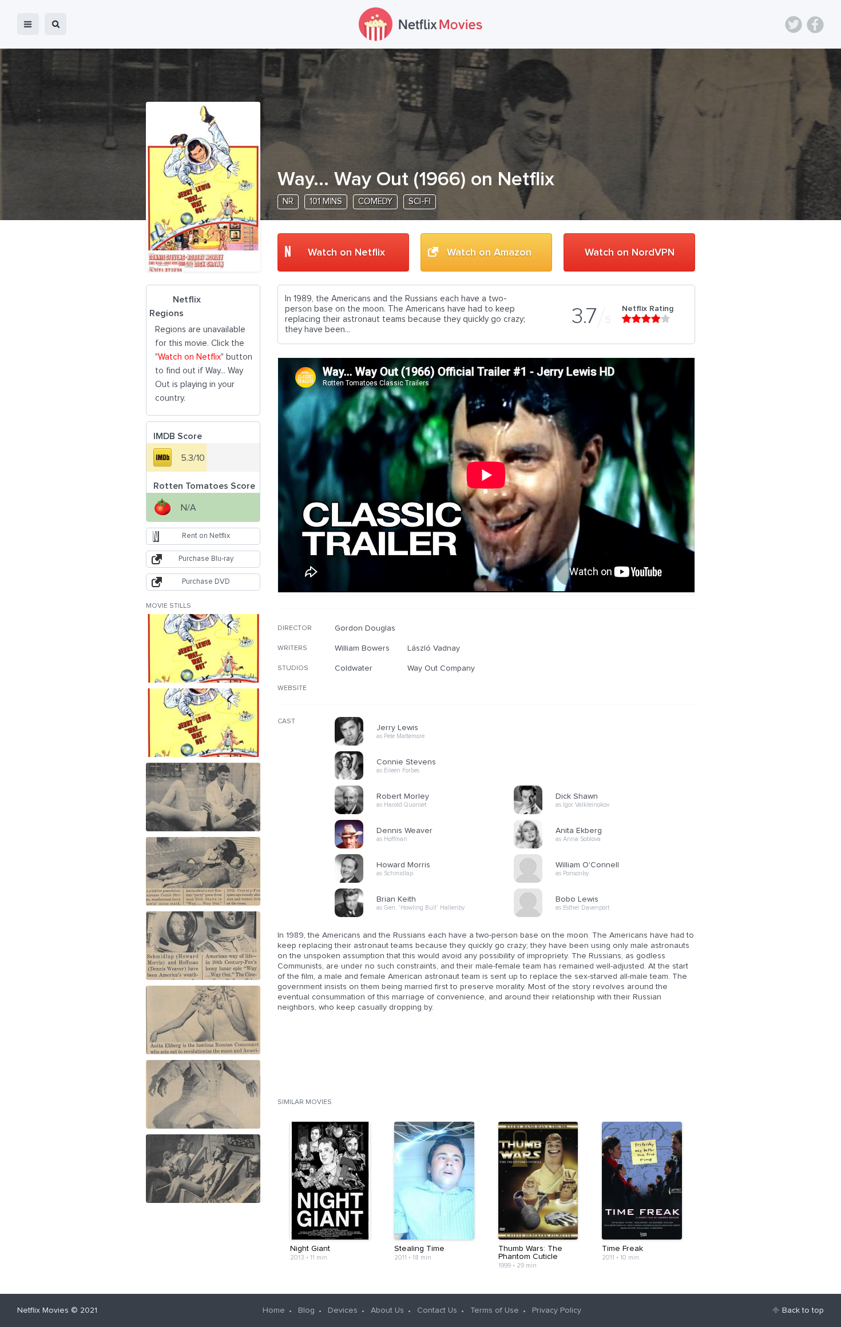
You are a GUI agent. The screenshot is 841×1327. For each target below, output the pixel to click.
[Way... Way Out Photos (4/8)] (203, 871)
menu (28, 24)
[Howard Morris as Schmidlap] (427, 881)
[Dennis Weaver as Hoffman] (427, 847)
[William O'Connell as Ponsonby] (607, 881)
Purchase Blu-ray (205, 559)
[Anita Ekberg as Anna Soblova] (607, 847)
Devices (343, 1310)
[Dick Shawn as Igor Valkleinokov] (607, 812)
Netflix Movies (43, 1310)
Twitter (793, 24)
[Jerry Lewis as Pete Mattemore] (427, 744)
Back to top (803, 1310)
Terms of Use (494, 1310)
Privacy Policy (556, 1310)
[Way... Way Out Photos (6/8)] (203, 1020)
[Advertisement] (609, 696)
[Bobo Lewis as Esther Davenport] (607, 915)
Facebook (815, 24)
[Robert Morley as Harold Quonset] (427, 812)
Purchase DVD (206, 581)
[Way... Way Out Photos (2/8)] (203, 722)
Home (274, 1310)
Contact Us (437, 1310)
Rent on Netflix (206, 536)
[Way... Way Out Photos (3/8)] (203, 797)
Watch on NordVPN (630, 253)
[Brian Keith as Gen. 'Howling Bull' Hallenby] (427, 915)
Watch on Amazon (489, 253)
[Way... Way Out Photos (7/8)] (203, 1094)
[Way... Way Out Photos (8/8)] (203, 1168)
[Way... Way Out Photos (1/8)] (203, 648)
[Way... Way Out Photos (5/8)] (203, 945)
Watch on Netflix (346, 253)
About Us (387, 1310)
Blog (306, 1310)
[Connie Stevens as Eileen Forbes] (427, 778)
